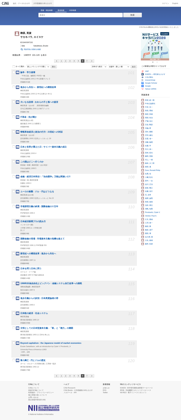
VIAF (147, 71)
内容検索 (72, 10)
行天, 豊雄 (149, 219)
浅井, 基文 (149, 205)
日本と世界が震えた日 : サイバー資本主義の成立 (43, 147)
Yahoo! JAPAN (150, 89)
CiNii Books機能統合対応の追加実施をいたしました (159, 27)
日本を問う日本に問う (31, 268)
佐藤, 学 (148, 146)
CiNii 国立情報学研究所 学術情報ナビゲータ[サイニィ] (5, 3)
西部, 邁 (148, 167)
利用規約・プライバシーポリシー (41, 393)
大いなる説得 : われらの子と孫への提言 (39, 102)
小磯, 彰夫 (149, 177)
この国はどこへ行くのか (32, 162)
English (175, 3)
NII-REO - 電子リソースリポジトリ (133, 393)
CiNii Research (69, 388)
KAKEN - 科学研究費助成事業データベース (136, 388)
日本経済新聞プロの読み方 (33, 221)
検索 (132, 15)
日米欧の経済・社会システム (34, 313)
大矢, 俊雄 (149, 240)
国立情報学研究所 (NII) (37, 400)
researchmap (150, 80)
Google (148, 86)
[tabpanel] (155, 46)
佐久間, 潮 (149, 237)
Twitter (105, 393)
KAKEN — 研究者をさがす (155, 74)
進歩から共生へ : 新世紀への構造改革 (38, 87)
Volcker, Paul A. (151, 216)
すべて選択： (21, 66)
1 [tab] (154, 62)
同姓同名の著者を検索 (32, 49)
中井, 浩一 (149, 107)
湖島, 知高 (149, 209)
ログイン (165, 3)
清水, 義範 (149, 132)
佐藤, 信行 (149, 191)
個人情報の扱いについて (37, 395)
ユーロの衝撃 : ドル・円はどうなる (37, 191)
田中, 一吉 (149, 181)
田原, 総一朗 (149, 100)
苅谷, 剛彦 (149, 125)
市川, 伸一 (149, 149)
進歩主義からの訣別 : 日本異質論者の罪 (39, 298)
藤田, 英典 (149, 156)
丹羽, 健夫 (149, 135)
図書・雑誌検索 (47, 10)
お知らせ (106, 388)
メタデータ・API (70, 393)
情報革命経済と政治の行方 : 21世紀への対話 (41, 132)
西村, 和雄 (149, 114)
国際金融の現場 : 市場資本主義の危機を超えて (42, 239)
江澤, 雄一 (149, 223)
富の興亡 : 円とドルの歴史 (33, 360)
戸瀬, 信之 (149, 121)
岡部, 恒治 (149, 118)
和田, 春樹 (149, 202)
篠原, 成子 (149, 230)
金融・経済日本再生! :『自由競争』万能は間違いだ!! (45, 176)
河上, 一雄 (149, 160)
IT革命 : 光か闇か (28, 117)
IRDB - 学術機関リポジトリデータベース (135, 390)
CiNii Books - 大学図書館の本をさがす (78, 390)
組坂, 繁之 (149, 188)
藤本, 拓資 (149, 244)
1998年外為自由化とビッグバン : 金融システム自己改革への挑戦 (51, 283)
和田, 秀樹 (149, 111)
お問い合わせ (33, 397)
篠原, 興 (148, 226)
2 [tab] (158, 62)
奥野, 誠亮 (149, 198)
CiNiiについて (33, 388)
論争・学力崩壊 (27, 72)
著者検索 (61, 10)
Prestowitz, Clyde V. (152, 212)
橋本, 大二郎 (149, 163)
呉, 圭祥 (148, 195)
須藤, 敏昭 (149, 142)
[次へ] (91, 61)
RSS (104, 390)
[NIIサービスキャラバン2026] (155, 46)
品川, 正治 (149, 184)
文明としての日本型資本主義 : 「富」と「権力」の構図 (46, 328)
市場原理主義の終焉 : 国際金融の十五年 (39, 206)
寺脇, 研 (148, 128)
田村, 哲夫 (149, 153)
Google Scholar (151, 83)
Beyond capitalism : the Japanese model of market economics (50, 343)
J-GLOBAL (149, 77)
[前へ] (56, 61)
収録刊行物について (36, 390)
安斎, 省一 (149, 139)
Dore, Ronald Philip (152, 170)
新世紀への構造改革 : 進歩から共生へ (38, 253)
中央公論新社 (150, 104)
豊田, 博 (148, 233)
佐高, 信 (148, 174)
